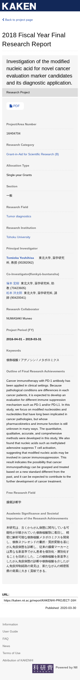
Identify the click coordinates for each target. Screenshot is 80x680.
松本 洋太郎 (14, 293)
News (6, 646)
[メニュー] (75, 5)
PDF (16, 106)
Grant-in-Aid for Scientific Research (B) (32, 154)
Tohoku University (18, 237)
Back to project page (18, 19)
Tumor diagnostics (18, 216)
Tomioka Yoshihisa (20, 257)
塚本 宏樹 (12, 283)
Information (10, 624)
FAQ (6, 638)
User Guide (10, 631)
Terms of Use (11, 653)
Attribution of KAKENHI (18, 660)
